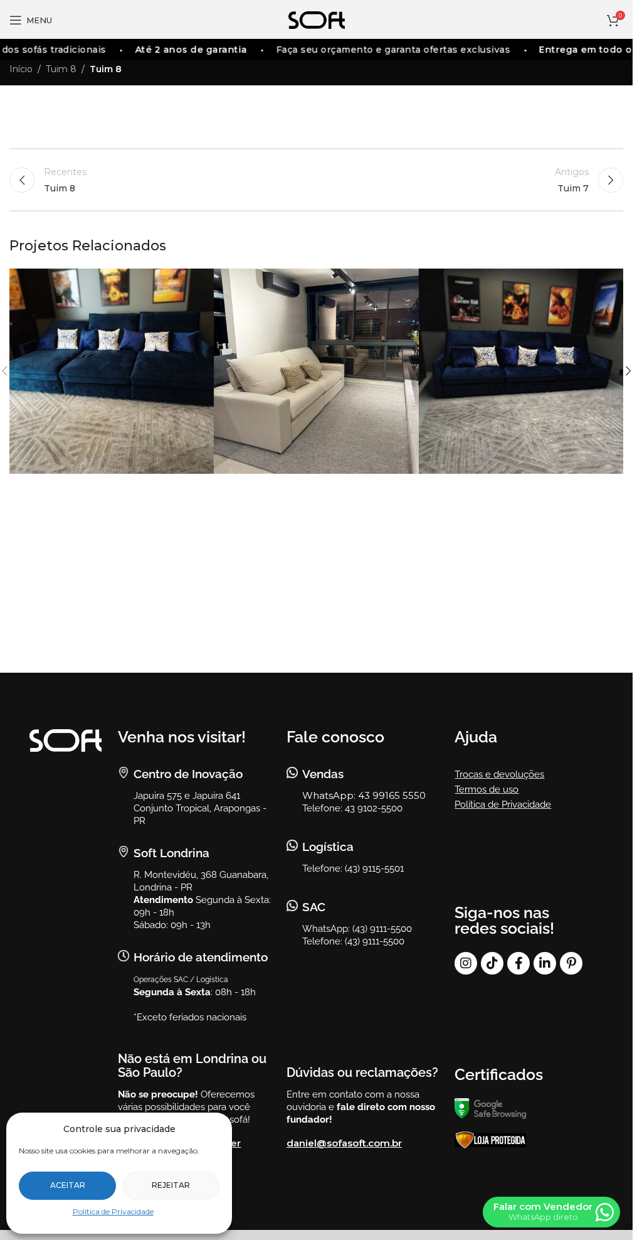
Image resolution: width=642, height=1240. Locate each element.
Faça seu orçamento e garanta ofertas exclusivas (385, 49)
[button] (628, 370)
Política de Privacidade (113, 1211)
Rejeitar (171, 1185)
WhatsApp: (330, 795)
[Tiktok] (492, 963)
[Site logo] (316, 19)
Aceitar (67, 1185)
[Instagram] (466, 963)
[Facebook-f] (518, 963)
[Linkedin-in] (545, 963)
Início (21, 69)
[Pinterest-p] (571, 963)
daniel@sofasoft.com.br (344, 1143)
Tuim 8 (61, 69)
